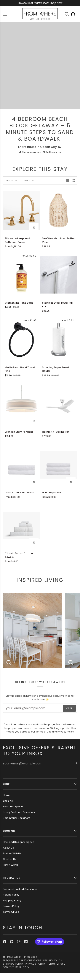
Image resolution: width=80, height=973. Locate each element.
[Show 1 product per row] (68, 180)
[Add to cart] (34, 421)
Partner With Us (12, 853)
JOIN (49, 3)
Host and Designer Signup (18, 842)
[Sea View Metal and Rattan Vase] (58, 210)
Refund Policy (11, 894)
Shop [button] (6, 784)
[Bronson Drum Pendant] (21, 404)
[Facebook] (4, 941)
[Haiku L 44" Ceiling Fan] (58, 404)
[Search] (68, 14)
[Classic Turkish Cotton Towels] (21, 525)
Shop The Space (13, 806)
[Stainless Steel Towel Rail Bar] (58, 275)
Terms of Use (44, 731)
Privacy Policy (65, 731)
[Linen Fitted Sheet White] (21, 464)
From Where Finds (18, 957)
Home (6, 795)
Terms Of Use (11, 912)
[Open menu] (6, 14)
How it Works (10, 865)
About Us (8, 848)
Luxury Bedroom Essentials (19, 812)
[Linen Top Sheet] (58, 464)
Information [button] (11, 877)
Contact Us (9, 859)
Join (69, 708)
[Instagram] (18, 941)
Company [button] (9, 830)
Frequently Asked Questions (20, 889)
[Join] (74, 763)
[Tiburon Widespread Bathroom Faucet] (21, 210)
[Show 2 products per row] (74, 180)
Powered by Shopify (16, 967)
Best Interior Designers (16, 818)
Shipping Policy (12, 900)
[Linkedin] (26, 941)
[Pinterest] (11, 941)
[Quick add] (34, 227)
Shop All (8, 801)
